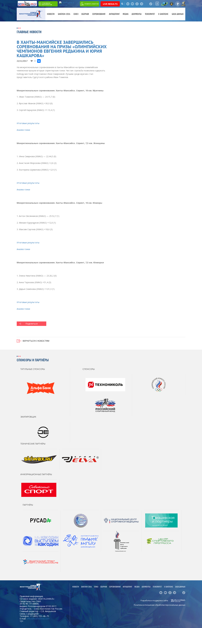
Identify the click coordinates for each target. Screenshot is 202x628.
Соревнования (98, 14)
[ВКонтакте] (39, 61)
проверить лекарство (91, 4)
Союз (75, 14)
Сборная (85, 14)
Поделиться (31, 323)
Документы (137, 14)
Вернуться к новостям (36, 340)
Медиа (125, 14)
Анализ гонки (23, 129)
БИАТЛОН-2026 (64, 14)
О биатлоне (163, 14)
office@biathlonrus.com (38, 618)
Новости (51, 14)
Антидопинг (114, 14)
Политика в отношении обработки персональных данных (159, 605)
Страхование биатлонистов (47, 3)
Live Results (110, 3)
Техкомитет (150, 14)
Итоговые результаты (28, 123)
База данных (178, 14)
